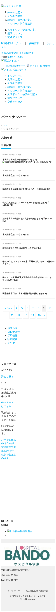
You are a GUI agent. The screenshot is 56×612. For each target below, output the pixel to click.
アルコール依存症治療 (19, 23)
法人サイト (20, 69)
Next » (41, 315)
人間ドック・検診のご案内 (22, 94)
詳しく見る (7, 376)
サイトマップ (14, 591)
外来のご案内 (14, 12)
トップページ (14, 75)
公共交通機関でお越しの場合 (8, 447)
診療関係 (12, 339)
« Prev (8, 308)
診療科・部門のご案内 (19, 20)
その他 (11, 343)
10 (50, 308)
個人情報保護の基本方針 (37, 591)
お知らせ (12, 328)
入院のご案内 (14, 16)
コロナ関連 (13, 331)
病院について (14, 33)
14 (32, 315)
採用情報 (34, 43)
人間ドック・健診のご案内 (22, 29)
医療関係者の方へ (11, 43)
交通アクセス (14, 37)
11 (12, 315)
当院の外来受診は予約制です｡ (18, 53)
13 (25, 315)
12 (19, 315)
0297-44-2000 (15, 57)
